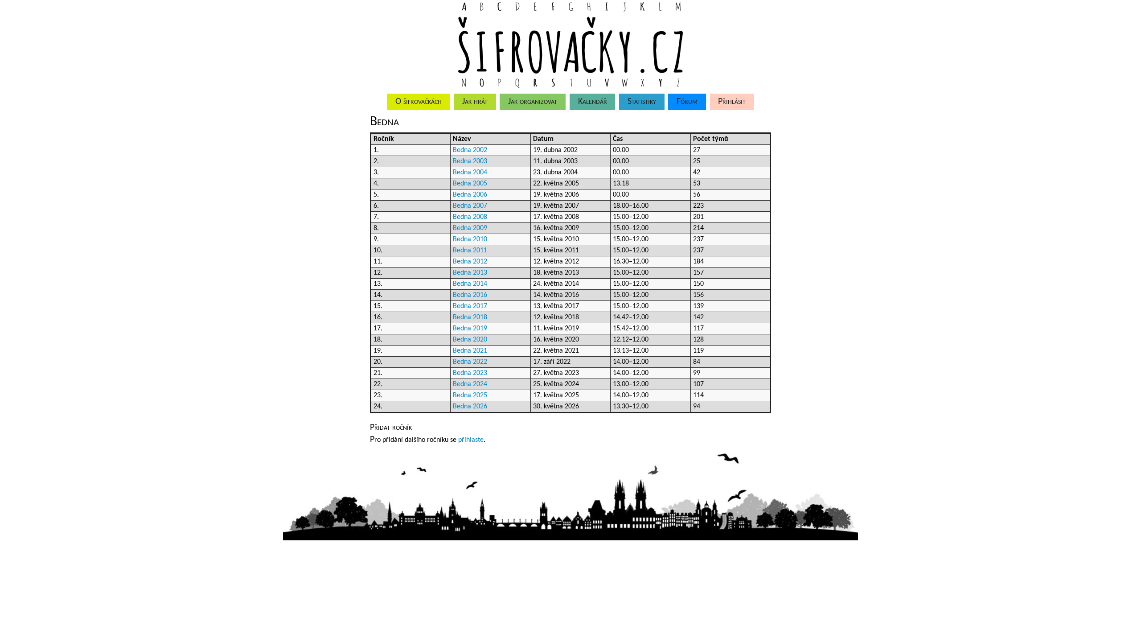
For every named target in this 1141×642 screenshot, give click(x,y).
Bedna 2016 (470, 295)
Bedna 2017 (470, 306)
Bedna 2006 (470, 194)
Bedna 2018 (470, 317)
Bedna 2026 (470, 406)
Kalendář (592, 101)
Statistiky (642, 101)
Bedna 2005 (470, 183)
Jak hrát (475, 101)
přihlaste (471, 440)
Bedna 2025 (470, 395)
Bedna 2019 (470, 328)
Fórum (687, 101)
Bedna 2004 (470, 172)
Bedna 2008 (470, 217)
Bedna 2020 (470, 339)
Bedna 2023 (470, 373)
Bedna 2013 (470, 272)
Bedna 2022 (470, 362)
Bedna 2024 (470, 384)
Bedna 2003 (470, 161)
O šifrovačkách (418, 101)
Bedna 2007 (470, 206)
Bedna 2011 (470, 250)
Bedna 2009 (470, 228)
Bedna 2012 (470, 261)
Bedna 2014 (470, 284)
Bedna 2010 (470, 239)
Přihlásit (732, 101)
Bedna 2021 (470, 350)
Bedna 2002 (470, 150)
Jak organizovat (532, 101)
